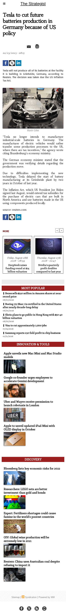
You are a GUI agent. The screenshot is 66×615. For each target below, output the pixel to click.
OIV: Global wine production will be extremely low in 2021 (26, 539)
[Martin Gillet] (33, 89)
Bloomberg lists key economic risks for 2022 (32, 468)
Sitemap (16, 597)
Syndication (31, 597)
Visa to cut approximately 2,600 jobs (26, 325)
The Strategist (33, 3)
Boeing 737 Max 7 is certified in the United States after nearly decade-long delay (32, 305)
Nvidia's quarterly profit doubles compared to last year (48, 268)
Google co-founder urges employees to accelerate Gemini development (28, 379)
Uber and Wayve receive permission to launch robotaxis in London (28, 403)
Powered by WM (47, 597)
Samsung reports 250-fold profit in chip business (32, 333)
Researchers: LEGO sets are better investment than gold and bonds (25, 490)
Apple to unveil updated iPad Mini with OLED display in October (29, 427)
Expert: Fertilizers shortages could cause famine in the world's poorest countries (30, 515)
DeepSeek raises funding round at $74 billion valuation (17, 268)
